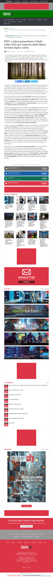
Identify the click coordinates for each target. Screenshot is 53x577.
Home (7, 28)
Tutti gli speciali (45, 289)
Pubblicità (40, 542)
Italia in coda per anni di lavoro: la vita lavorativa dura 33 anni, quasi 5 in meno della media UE (20, 224)
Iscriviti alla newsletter (26, 526)
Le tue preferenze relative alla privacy (32, 575)
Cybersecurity (31, 19)
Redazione (26, 542)
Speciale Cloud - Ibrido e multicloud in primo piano (17, 358)
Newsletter (7, 23)
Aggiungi (44, 173)
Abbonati (44, 183)
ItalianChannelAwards (27, 536)
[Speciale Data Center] (26, 297)
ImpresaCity (25, 1)
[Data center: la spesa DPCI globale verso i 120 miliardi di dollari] (9, 199)
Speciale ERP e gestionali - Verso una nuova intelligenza (18, 330)
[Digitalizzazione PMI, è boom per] (20, 199)
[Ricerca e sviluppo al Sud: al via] (44, 199)
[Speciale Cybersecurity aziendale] (26, 338)
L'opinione (20, 21)
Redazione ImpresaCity (11, 51)
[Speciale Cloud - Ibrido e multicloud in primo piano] (26, 352)
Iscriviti (44, 168)
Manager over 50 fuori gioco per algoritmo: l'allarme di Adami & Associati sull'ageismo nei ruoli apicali (20, 243)
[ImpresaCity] (8, 13)
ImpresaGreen (17, 536)
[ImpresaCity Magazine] (26, 476)
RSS (45, 542)
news (11, 28)
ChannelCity (17, 1)
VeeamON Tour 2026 (10, 316)
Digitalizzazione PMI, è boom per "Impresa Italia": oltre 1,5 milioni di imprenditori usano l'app (20, 207)
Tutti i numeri (45, 449)
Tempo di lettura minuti (29, 51)
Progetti (45, 19)
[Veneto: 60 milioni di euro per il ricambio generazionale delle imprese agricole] (9, 234)
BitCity (10, 534)
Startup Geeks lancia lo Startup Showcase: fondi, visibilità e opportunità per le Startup (31, 207)
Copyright (33, 542)
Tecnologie (23, 19)
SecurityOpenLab (34, 1)
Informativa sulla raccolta (14, 575)
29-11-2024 (20, 51)
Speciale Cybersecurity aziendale (13, 344)
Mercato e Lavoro (12, 21)
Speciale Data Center (10, 302)
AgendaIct (37, 536)
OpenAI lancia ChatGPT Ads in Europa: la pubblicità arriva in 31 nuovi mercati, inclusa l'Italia (9, 224)
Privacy (29, 567)
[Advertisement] (27, 513)
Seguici (44, 178)
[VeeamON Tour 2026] (26, 311)
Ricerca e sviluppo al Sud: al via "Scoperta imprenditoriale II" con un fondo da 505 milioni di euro (43, 207)
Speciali (13, 542)
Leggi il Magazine (26, 506)
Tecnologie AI (39, 19)
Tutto (47, 382)
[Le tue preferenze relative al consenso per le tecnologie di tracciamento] (46, 576)
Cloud (18, 19)
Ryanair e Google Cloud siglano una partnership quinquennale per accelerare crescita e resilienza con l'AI (43, 243)
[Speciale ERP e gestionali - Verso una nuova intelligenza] (26, 325)
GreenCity (42, 534)
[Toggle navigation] (48, 14)
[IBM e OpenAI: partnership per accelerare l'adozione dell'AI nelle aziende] (32, 216)
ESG (5, 21)
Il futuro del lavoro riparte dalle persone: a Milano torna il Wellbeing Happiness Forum (31, 242)
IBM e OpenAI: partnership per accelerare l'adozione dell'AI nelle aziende (31, 224)
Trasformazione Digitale (9, 19)
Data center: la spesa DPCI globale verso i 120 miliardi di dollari (9, 206)
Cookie (23, 567)
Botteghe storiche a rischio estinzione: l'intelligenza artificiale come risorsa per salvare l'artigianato (43, 225)
